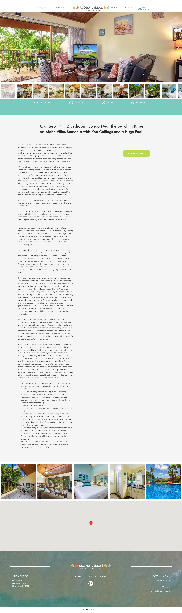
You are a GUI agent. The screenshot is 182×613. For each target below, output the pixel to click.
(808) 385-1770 (163, 580)
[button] (113, 8)
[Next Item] (177, 47)
